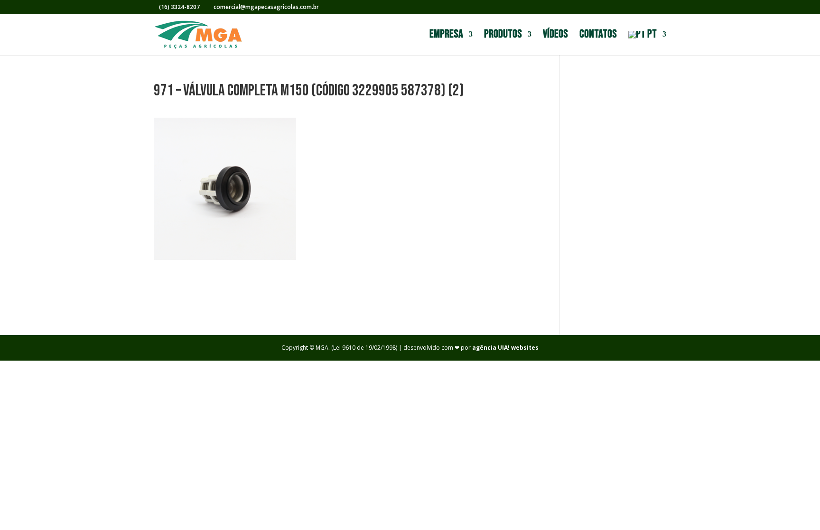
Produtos (503, 36)
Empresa (446, 36)
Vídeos (555, 36)
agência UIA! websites (505, 348)
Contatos (598, 36)
